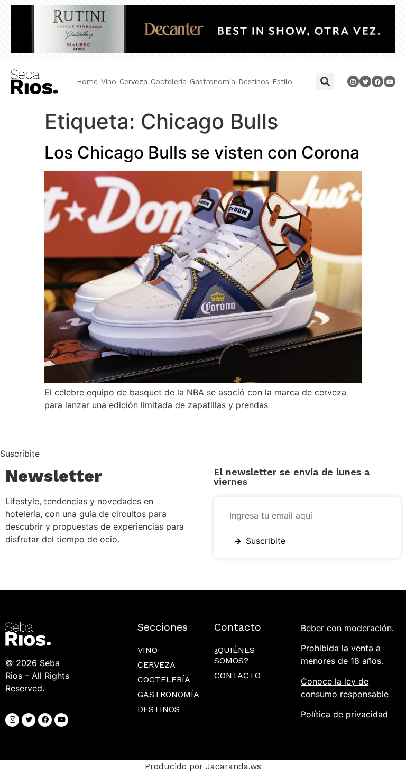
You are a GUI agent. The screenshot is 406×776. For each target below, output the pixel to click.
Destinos (253, 81)
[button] (325, 81)
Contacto (237, 675)
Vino (108, 81)
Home (87, 81)
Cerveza (133, 81)
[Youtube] (389, 81)
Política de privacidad (344, 714)
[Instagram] (353, 81)
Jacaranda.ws (233, 766)
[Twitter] (365, 81)
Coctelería (169, 81)
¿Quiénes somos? (234, 655)
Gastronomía (212, 81)
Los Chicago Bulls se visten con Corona (201, 152)
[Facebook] (45, 720)
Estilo (282, 81)
